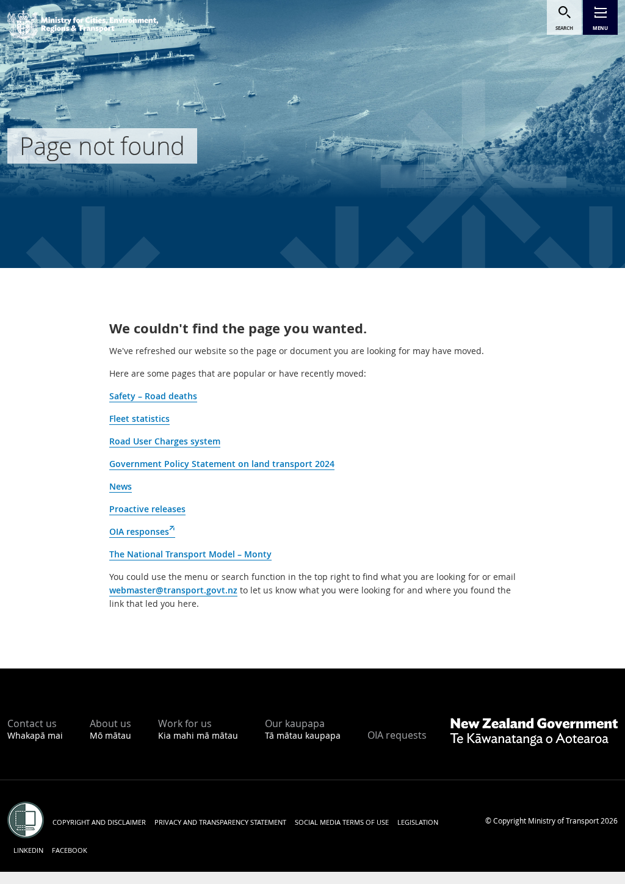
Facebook (69, 850)
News (120, 486)
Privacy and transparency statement (220, 822)
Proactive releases (147, 509)
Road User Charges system (164, 441)
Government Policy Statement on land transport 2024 (221, 463)
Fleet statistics (139, 418)
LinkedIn (28, 850)
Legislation (417, 822)
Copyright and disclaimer (99, 822)
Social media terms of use (342, 822)
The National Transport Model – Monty (190, 554)
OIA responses (142, 532)
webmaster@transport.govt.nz (173, 590)
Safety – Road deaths (153, 396)
